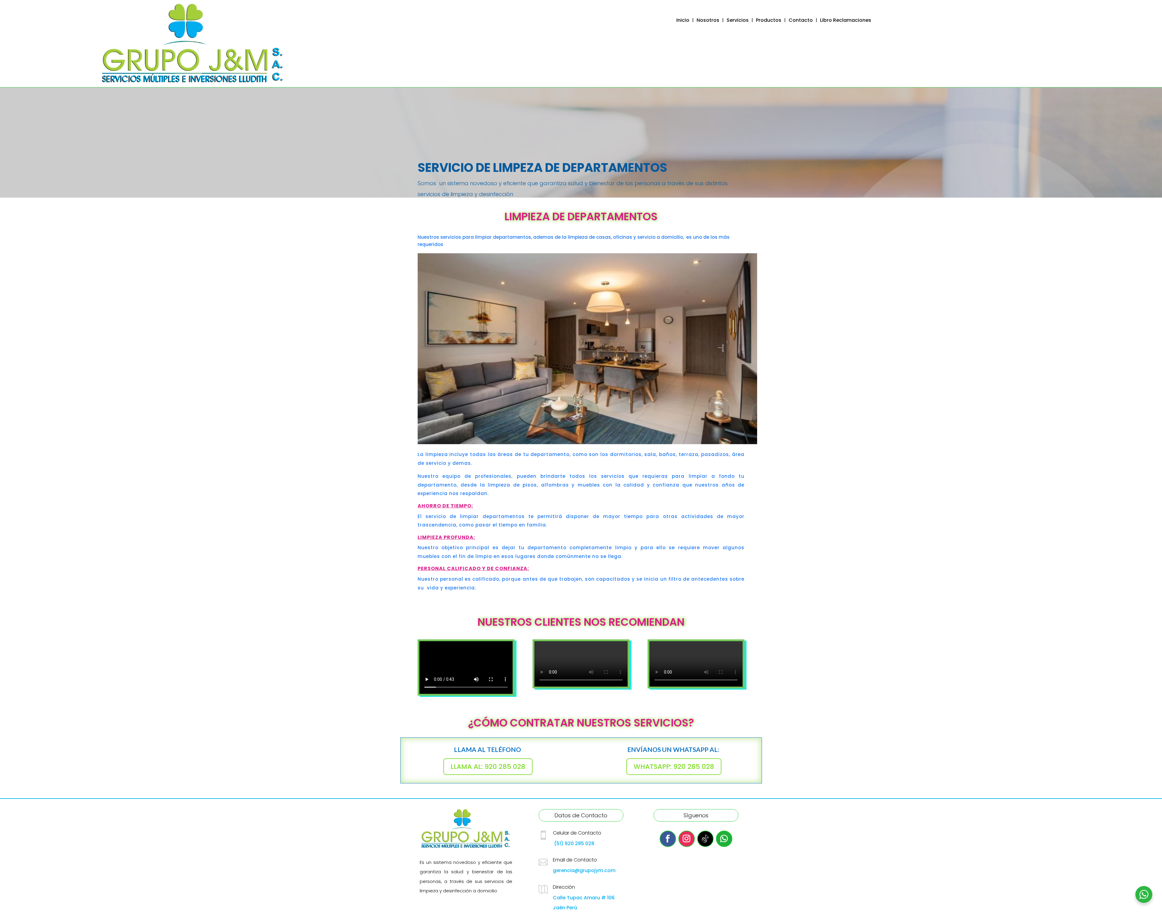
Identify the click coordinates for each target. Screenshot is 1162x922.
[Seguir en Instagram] (686, 839)
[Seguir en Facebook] (668, 839)
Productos (768, 21)
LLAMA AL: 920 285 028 (488, 766)
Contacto (801, 21)
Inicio (682, 21)
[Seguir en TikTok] (705, 839)
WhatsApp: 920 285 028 (674, 766)
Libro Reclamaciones (845, 21)
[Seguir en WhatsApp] (724, 839)
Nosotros (708, 21)
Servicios (738, 21)
